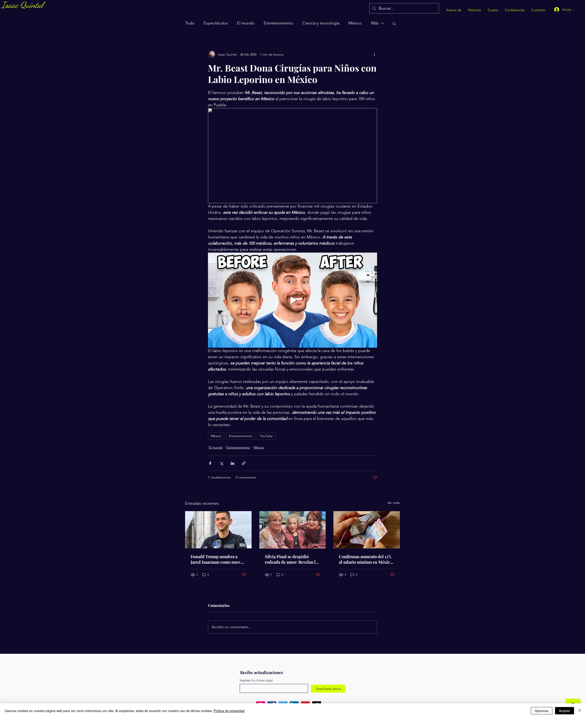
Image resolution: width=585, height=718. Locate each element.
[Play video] (292, 300)
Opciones (541, 710)
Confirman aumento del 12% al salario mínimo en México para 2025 (365, 559)
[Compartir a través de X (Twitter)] (221, 463)
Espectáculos (216, 23)
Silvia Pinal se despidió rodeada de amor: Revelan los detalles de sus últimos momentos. (292, 559)
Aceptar (564, 710)
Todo (189, 23)
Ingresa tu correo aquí (256, 680)
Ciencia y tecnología (320, 23)
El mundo (246, 23)
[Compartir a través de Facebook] (210, 463)
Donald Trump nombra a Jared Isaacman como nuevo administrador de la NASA (217, 559)
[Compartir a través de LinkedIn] (232, 463)
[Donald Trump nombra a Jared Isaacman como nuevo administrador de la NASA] (218, 529)
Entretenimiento (278, 23)
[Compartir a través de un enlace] (244, 463)
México (355, 23)
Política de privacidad (229, 710)
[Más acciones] (374, 54)
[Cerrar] (579, 710)
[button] (394, 23)
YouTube (266, 436)
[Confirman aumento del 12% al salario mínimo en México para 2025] (366, 529)
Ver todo (394, 503)
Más (375, 23)
